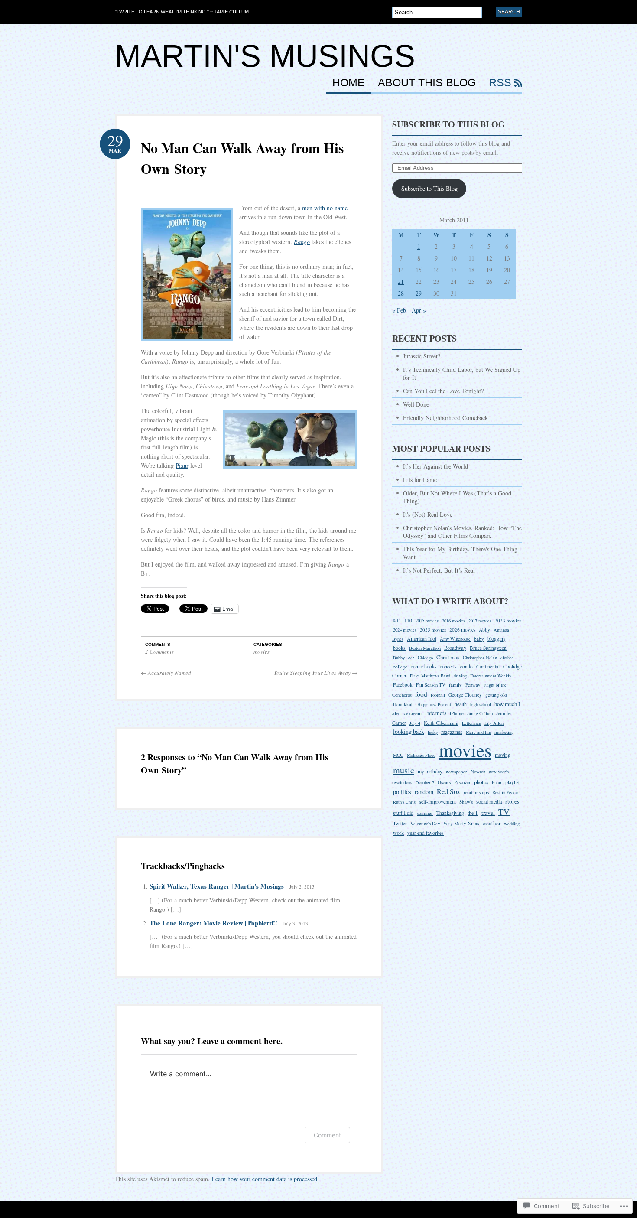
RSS (500, 82)
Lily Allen (494, 723)
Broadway (455, 647)
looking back (408, 731)
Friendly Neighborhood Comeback (445, 418)
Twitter (400, 823)
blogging (497, 638)
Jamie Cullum (480, 713)
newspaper (456, 771)
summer (425, 813)
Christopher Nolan (480, 658)
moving (502, 755)
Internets (435, 713)
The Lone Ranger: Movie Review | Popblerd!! (213, 923)
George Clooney (465, 694)
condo (466, 666)
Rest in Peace (505, 792)
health (461, 703)
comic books (423, 666)
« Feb (399, 310)
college (400, 666)
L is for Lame (420, 479)
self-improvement (437, 801)
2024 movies (404, 629)
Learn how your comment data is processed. (265, 1179)
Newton (478, 772)
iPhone (457, 713)
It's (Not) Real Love (427, 514)
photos (481, 782)
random (424, 792)
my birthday (430, 771)
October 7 (425, 782)
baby (479, 638)
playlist (512, 782)
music (403, 770)
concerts (448, 666)
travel (488, 813)
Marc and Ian (478, 732)
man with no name (325, 208)
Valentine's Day (425, 823)
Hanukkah (403, 704)
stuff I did (403, 813)
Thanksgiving (450, 813)
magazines (451, 731)
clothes (507, 658)
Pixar (182, 465)
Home (348, 82)
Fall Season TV (430, 685)
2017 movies (479, 621)
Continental (488, 666)
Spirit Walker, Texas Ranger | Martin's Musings (217, 886)
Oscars (444, 782)
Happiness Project (434, 704)
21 (401, 281)
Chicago (425, 658)
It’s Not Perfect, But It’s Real (439, 570)
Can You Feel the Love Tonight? (443, 391)
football (438, 695)
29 (419, 293)
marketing (504, 732)
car (411, 658)
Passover (462, 782)
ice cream (412, 713)
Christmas (447, 657)
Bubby (399, 658)
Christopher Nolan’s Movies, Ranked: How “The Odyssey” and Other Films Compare (462, 532)
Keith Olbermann (441, 723)
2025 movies (433, 629)
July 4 (415, 723)
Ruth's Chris (404, 802)
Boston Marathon (425, 648)
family (455, 684)
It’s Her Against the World (435, 466)
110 (408, 620)
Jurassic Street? (421, 356)
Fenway (472, 685)
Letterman (471, 723)
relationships (476, 792)
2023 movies (508, 620)
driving (460, 676)
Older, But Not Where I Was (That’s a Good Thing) (457, 497)
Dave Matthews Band (430, 676)
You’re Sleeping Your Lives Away (316, 673)
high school (480, 704)
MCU (398, 755)
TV (504, 811)
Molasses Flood (421, 755)
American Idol (421, 638)
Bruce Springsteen (488, 648)
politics (402, 792)
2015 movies (427, 621)
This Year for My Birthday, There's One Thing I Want (462, 553)
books (399, 648)
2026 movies (462, 629)
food (421, 693)
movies (262, 651)
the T (473, 812)
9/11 (397, 621)
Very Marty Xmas (461, 823)
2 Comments (159, 651)
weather (491, 823)
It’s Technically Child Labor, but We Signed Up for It (461, 373)
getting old (496, 694)
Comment (327, 1135)
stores (512, 801)
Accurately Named (166, 673)
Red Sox (448, 791)
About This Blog (427, 82)
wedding (512, 824)
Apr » (419, 310)
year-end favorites (425, 833)
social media (489, 801)
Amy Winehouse (455, 638)
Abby (484, 629)
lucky (433, 732)
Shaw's (466, 801)
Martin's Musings (265, 56)
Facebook (403, 684)
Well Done (416, 404)
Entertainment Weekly (490, 676)
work (398, 832)
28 (401, 293)
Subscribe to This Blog (448, 124)
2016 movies (453, 621)
